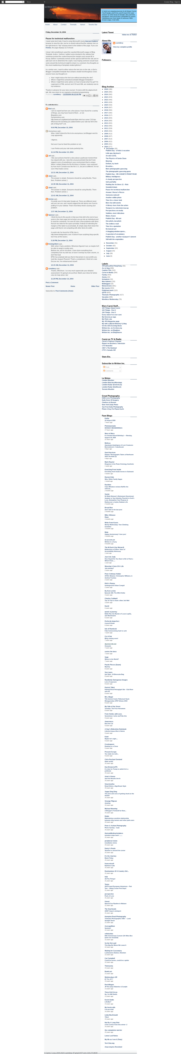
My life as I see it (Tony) (113, 1039)
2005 (106, 144)
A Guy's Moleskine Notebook (115, 729)
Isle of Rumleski (111, 629)
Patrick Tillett (110, 687)
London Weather (108, 380)
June (108, 256)
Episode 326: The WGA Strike (115, 593)
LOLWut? (108, 1002)
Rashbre (108, 485)
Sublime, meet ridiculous (115, 213)
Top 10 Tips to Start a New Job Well (117, 600)
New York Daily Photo (110, 404)
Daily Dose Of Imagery (110, 400)
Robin (107, 816)
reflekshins (109, 934)
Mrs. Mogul (109, 697)
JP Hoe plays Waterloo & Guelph (116, 986)
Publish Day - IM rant (113, 218)
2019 (106, 107)
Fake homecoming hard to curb (116, 631)
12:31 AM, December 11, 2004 (62, 172)
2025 (106, 92)
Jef (49, 156)
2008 (106, 136)
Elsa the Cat (109, 723)
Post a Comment (52, 282)
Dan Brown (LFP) (111, 767)
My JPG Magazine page (110, 321)
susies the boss (111, 651)
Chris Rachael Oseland (113, 759)
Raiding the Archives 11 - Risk (117, 184)
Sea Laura (108, 672)
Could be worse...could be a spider (117, 960)
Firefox (48, 48)
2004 (106, 147)
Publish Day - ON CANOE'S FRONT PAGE (121, 174)
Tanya (107, 884)
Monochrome (107, 286)
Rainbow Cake (110, 865)
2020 (106, 105)
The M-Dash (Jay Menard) (114, 547)
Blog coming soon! (111, 638)
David (107, 606)
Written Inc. (51, 7)
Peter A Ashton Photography (115, 826)
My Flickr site (107, 319)
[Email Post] (84, 95)
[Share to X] (92, 95)
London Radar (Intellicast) (111, 387)
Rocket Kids (109, 477)
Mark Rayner (109, 462)
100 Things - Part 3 (109, 312)
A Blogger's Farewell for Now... (115, 810)
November (110, 243)
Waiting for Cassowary (113, 951)
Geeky (104, 277)
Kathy (107, 418)
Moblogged (106, 284)
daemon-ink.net (110, 644)
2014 (106, 120)
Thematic (73, 24)
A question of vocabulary (115, 234)
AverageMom (110, 926)
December (110, 148)
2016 (106, 115)
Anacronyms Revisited (113, 1047)
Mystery (107, 667)
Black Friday (109, 858)
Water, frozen (111, 216)
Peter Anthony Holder (113, 574)
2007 (106, 139)
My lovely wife (110, 1007)
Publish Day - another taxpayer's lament (121, 237)
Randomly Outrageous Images (116, 680)
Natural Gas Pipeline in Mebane (115, 903)
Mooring (109, 161)
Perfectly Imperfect (112, 621)
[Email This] (87, 95)
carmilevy (52, 268)
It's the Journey (110, 856)
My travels (106, 288)
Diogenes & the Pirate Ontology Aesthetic (119, 464)
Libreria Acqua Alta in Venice (115, 731)
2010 (106, 131)
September (110, 248)
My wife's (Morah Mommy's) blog (114, 323)
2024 (106, 94)
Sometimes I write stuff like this (116, 716)
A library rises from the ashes (117, 205)
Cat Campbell (110, 958)
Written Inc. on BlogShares (112, 332)
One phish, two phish (113, 221)
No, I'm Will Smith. (111, 994)
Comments (109, 371)
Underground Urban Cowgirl (115, 585)
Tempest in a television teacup (117, 208)
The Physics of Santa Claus (116, 158)
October (109, 246)
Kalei (107, 737)
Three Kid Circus (111, 992)
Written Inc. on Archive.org (112, 328)
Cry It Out (108, 636)
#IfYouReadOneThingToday (112, 266)
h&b (106, 877)
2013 (106, 123)
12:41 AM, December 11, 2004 (62, 195)
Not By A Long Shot (112, 1022)
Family (104, 275)
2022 (106, 100)
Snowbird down (111, 187)
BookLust (108, 971)
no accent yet (110, 540)
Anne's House (110, 776)
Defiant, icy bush (112, 163)
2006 (106, 141)
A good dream (110, 623)
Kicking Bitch (53, 244)
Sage (107, 657)
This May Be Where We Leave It (115, 945)
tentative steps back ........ (113, 835)
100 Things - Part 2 (109, 310)
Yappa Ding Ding (111, 791)
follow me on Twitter (129, 35)
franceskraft (109, 863)
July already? (109, 568)
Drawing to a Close (111, 746)
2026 (106, 89)
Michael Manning (111, 808)
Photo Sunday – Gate (112, 828)
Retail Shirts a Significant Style (115, 786)
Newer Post (50, 286)
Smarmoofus (109, 784)
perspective (109, 894)
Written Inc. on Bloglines (111, 330)
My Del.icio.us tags (109, 317)
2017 (106, 113)
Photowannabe (110, 426)
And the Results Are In (112, 778)
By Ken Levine (110, 591)
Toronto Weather (108, 389)
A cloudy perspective (114, 179)
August (109, 251)
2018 (106, 110)
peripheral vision (111, 841)
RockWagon (109, 984)
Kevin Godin (109, 1000)
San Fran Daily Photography (112, 407)
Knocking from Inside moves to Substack (119, 471)
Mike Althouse (110, 515)
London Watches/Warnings (112, 382)
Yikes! (107, 1017)
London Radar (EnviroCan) (112, 385)
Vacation (105, 297)
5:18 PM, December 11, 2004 (61, 240)
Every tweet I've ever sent (112, 315)
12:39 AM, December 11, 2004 (62, 184)
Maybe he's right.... (111, 739)
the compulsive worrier (113, 1030)
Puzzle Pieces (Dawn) (113, 665)
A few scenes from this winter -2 (116, 1024)
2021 (106, 102)
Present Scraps (110, 752)
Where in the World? (112, 659)
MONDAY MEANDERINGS (113, 428)
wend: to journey (111, 612)
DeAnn (51, 199)
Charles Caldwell (111, 598)
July (108, 253)
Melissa (108, 443)
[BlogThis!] (89, 95)
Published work (107, 290)
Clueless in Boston (109, 402)
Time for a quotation (113, 226)
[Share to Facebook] (94, 95)
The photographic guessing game (118, 171)
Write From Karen (111, 522)
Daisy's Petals (110, 848)
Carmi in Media (107, 272)
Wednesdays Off (111, 977)
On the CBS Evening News (112, 326)
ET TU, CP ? (109, 979)
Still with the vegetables (114, 239)
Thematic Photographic (110, 295)
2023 (106, 97)
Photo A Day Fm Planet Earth (113, 409)
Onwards (108, 646)
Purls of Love (109, 896)
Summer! (108, 928)
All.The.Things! (110, 879)
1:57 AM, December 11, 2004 (62, 211)
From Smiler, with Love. (113, 714)
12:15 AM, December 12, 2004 (62, 265)
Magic (107, 517)
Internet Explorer (91, 41)
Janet (50, 176)
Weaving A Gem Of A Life (114, 566)
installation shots (111, 843)
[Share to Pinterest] (97, 95)
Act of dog (106, 268)
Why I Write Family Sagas (113, 479)
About (55, 24)
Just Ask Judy (110, 557)
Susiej (107, 494)
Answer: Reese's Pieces (115, 192)
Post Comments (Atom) (64, 291)
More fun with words (113, 203)
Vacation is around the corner (115, 850)
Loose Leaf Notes (111, 1036)
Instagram (106, 279)
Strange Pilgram (111, 801)
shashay (108, 803)
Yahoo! (82, 24)
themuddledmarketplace (114, 833)
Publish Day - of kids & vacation (118, 150)
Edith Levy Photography (111, 398)
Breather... (110, 166)
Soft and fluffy (111, 182)
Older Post (95, 286)
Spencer (51, 215)
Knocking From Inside (113, 469)
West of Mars (110, 433)
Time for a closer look (114, 200)
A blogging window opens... (116, 231)
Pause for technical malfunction (118, 189)
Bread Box (109, 507)
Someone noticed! (112, 195)
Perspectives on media (114, 210)
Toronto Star (93, 24)
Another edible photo (113, 197)
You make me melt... (112, 754)
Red (49, 108)
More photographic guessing (116, 169)
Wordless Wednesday (110, 299)
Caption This (106, 270)
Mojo (106, 532)
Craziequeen (109, 744)
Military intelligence (113, 176)
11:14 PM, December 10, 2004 (62, 152)
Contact (63, 24)
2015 (106, 118)
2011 (106, 128)
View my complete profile (122, 47)
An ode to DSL (111, 156)
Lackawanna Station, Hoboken (115, 953)
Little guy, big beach (113, 153)
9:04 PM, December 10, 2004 (62, 127)
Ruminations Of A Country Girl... (117, 871)
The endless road (112, 224)
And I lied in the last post (113, 509)
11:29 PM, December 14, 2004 (62, 279)
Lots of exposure (111, 682)
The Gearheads (110, 909)
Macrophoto (106, 281)
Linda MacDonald (111, 1015)
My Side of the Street (112, 706)
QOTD (104, 292)
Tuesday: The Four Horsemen (115, 708)
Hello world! (109, 761)
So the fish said (110, 943)
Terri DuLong (109, 1043)
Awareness (109, 721)
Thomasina (109, 966)
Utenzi (107, 901)
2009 (106, 133)
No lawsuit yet (111, 229)
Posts (107, 367)
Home (47, 24)
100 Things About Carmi (111, 308)
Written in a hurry (111, 542)
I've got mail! (109, 1009)
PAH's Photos (110, 583)
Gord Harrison (110, 452)
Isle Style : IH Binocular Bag (114, 674)
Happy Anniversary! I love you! (115, 534)
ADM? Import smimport (113, 911)
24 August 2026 (110, 420)
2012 (106, 126)
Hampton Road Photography (115, 916)
